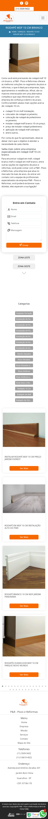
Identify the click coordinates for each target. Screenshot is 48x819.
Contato (24, 738)
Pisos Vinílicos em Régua (24, 377)
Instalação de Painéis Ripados (24, 319)
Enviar (25, 245)
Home (24, 722)
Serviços (24, 734)
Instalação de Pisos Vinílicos (24, 336)
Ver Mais (24, 468)
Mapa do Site (24, 742)
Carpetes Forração (24, 313)
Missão (24, 730)
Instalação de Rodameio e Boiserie (24, 342)
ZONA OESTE (24, 266)
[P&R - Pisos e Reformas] (9, 18)
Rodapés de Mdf (24, 394)
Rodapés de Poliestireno (24, 400)
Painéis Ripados (24, 354)
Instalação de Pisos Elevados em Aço (24, 330)
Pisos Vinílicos (24, 371)
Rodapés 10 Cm (24, 388)
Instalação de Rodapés (24, 348)
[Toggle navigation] (42, 17)
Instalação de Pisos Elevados (24, 325)
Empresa (24, 726)
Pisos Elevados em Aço (24, 365)
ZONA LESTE (24, 257)
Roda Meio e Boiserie (24, 383)
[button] (2, 686)
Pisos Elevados (24, 359)
